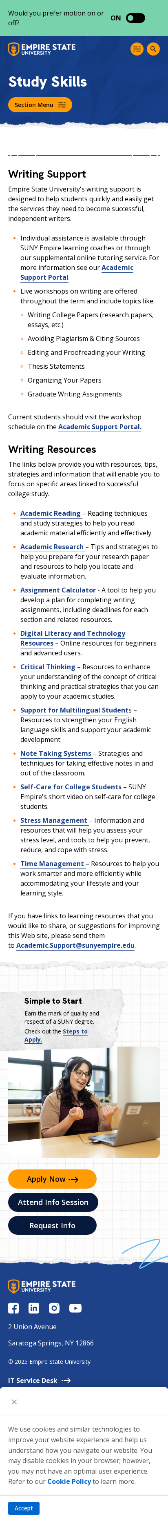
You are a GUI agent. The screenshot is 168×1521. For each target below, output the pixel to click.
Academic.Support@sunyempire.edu (75, 945)
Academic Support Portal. (99, 426)
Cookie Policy (69, 1481)
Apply (46, 1179)
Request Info (52, 1225)
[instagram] (54, 1308)
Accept (24, 1508)
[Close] (14, 1401)
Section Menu (34, 105)
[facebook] (13, 1308)
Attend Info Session (53, 1202)
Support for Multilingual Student (74, 710)
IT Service (32, 1380)
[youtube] (75, 1308)
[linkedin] (34, 1308)
